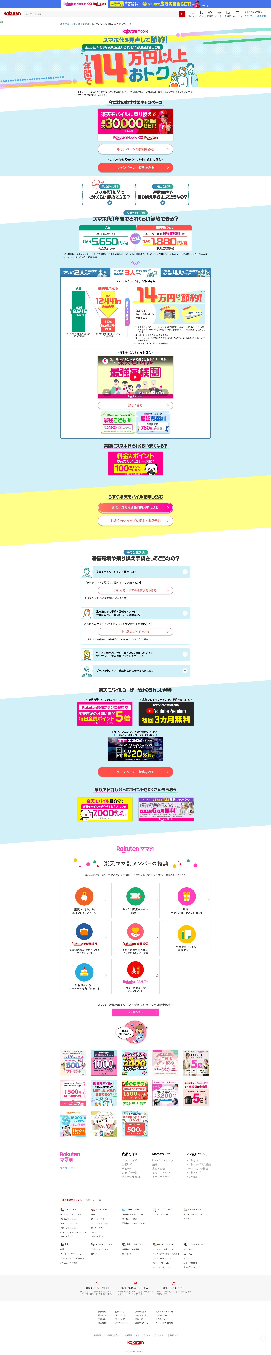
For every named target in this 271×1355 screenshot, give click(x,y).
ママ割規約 (192, 1176)
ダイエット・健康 (129, 1219)
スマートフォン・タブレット (72, 1258)
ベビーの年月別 (131, 1176)
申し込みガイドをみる (135, 631)
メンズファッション (68, 1219)
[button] (201, 14)
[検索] (182, 14)
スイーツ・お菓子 (98, 1219)
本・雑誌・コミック (192, 1267)
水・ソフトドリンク (99, 1223)
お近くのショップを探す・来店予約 (135, 520)
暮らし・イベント (162, 1172)
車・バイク (126, 1254)
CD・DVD (188, 1254)
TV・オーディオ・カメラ (70, 1254)
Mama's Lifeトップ (162, 1160)
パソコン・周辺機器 (68, 1263)
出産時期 (127, 1164)
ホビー (186, 1258)
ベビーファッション (68, 1228)
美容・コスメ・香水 (161, 1214)
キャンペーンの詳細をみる (135, 149)
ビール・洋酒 (96, 1228)
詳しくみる (135, 405)
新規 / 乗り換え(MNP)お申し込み (135, 507)
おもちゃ (187, 1219)
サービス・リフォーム (162, 1267)
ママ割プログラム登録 (198, 1164)
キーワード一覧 (161, 1176)
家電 (62, 1249)
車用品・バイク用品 (130, 1249)
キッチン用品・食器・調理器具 (166, 1254)
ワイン (94, 1232)
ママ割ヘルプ (193, 1172)
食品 (93, 1214)
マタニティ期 (129, 1160)
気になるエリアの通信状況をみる (135, 590)
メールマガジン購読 (197, 1168)
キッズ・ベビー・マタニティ (196, 1214)
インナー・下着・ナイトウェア (73, 1232)
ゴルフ (94, 1254)
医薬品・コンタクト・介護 (133, 1223)
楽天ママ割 (83, 24)
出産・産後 (158, 1168)
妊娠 (154, 1164)
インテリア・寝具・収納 (163, 1249)
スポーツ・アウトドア (100, 1249)
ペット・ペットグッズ (162, 1258)
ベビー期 (127, 1168)
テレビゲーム (189, 1249)
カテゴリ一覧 (129, 1172)
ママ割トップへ (68, 1168)
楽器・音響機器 (190, 1263)
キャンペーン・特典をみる (135, 167)
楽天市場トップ (68, 24)
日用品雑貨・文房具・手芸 (133, 1214)
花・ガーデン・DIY (161, 1263)
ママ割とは (192, 1160)
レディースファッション (70, 1214)
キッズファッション (68, 1223)
